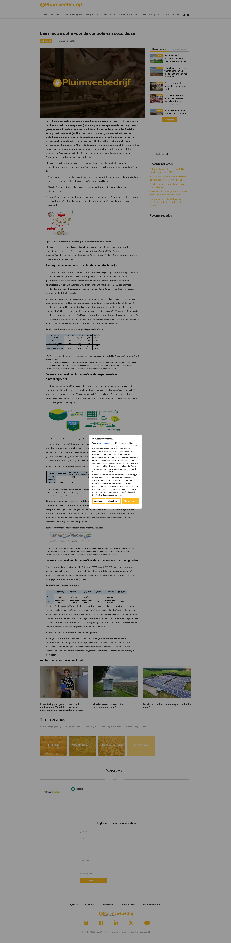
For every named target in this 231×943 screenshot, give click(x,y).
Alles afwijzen (113, 501)
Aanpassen (98, 501)
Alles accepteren (130, 501)
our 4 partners (103, 443)
